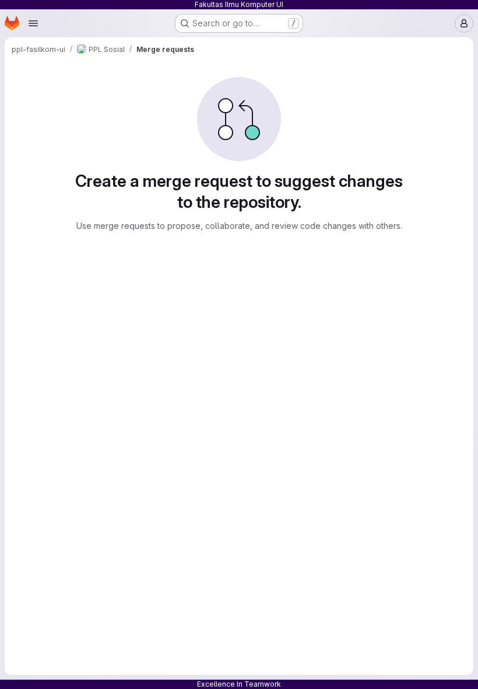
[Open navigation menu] (33, 23)
